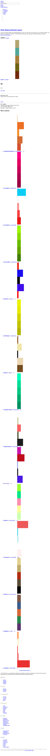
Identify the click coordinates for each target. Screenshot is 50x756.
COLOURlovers (4, 7)
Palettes (4, 681)
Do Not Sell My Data (29, 750)
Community (5, 10)
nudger (11, 631)
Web (4, 711)
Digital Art (5, 707)
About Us (5, 741)
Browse (4, 9)
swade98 (6, 79)
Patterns (4, 682)
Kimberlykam (13, 188)
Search (2, 4)
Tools (4, 14)
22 (20, 446)
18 (18, 557)
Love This (3, 90)
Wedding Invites (6, 725)
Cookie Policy (6, 746)
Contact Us (5, 742)
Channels (5, 11)
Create (2, 5)
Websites (5, 724)
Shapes (4, 683)
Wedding (5, 712)
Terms (4, 744)
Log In (2, 1)
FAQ (4, 745)
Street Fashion (6, 723)
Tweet (2, 101)
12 (18, 225)
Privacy (4, 743)
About (3, 737)
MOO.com (3, 35)
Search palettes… (4, 3)
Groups (4, 698)
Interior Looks (6, 720)
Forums (4, 696)
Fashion (4, 708)
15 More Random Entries (25, 670)
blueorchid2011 (18, 151)
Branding (5, 718)
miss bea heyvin (12, 594)
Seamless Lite (6, 730)
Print (4, 710)
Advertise (5, 739)
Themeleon (5, 732)
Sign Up (2, 2)
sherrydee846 (13, 225)
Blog (4, 700)
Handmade (5, 719)
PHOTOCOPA (6, 733)
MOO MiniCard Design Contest (11, 30)
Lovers (4, 699)
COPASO (5, 734)
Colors (4, 679)
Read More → (8, 35)
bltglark (11, 298)
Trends (4, 12)
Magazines (5, 721)
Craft (4, 705)
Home (4, 709)
